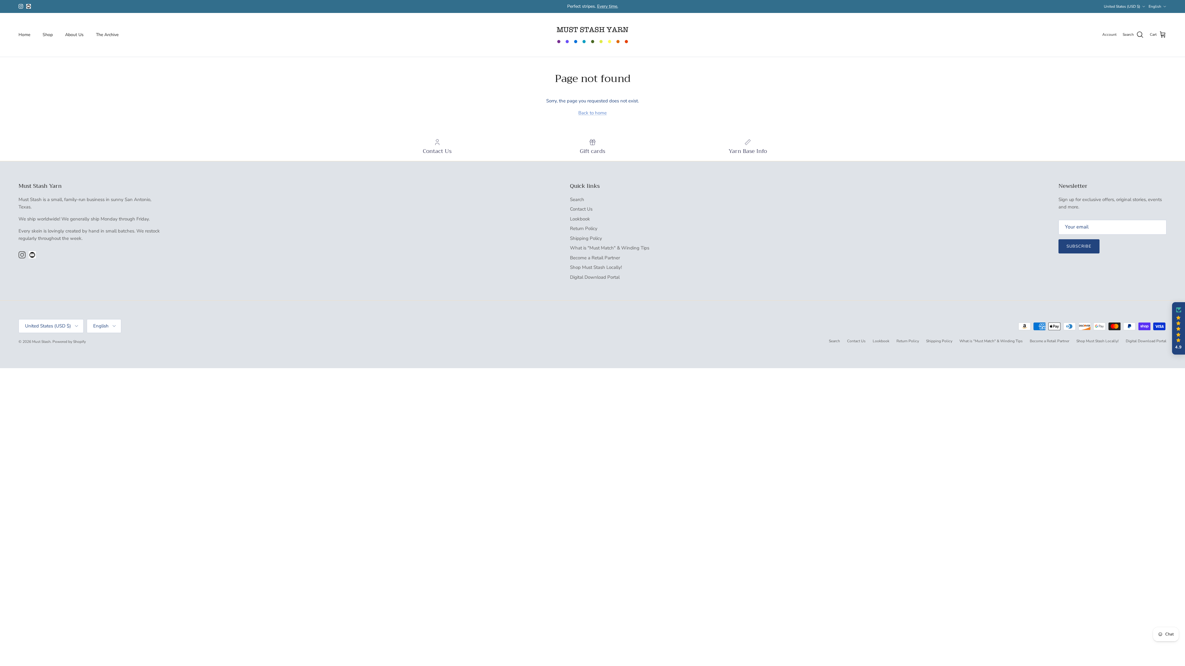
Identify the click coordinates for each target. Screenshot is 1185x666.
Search (577, 199)
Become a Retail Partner (595, 258)
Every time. (607, 6)
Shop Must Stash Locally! (596, 267)
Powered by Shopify (69, 341)
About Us (74, 35)
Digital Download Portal (595, 277)
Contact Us (581, 209)
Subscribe (1078, 246)
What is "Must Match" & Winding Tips (609, 248)
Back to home (592, 113)
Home (24, 35)
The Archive (107, 35)
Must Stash (41, 341)
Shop (48, 35)
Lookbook (580, 219)
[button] (1178, 328)
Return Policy (583, 228)
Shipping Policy (586, 238)
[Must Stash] (592, 35)
